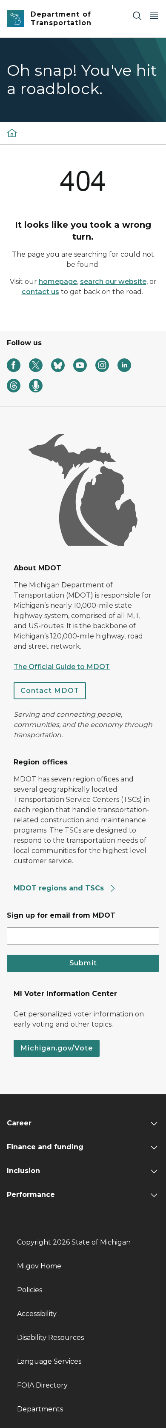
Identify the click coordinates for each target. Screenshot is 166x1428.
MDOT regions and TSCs (60, 888)
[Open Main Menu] (154, 15)
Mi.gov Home (39, 1266)
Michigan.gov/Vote (56, 1048)
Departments (40, 1409)
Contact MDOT (49, 691)
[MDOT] (12, 132)
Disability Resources (50, 1338)
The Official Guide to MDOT (62, 667)
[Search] (137, 15)
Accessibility (37, 1314)
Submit (83, 963)
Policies (29, 1290)
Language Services (49, 1361)
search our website (113, 282)
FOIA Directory (42, 1385)
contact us (40, 292)
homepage (58, 282)
